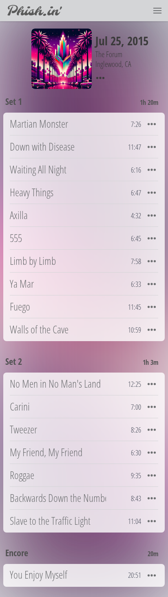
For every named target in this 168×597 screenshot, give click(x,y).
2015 (137, 41)
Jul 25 (108, 41)
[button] (157, 10)
